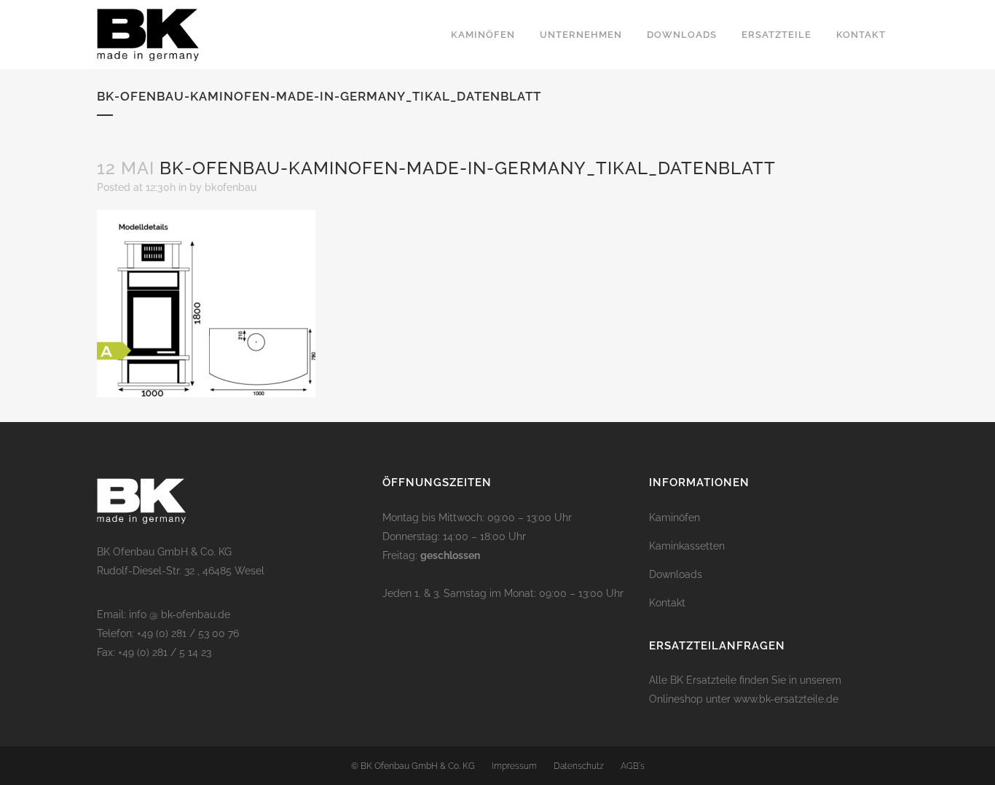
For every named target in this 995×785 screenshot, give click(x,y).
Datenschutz (579, 766)
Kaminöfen (674, 517)
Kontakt (667, 603)
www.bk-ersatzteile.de (786, 699)
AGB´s (633, 766)
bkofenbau (230, 187)
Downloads (675, 574)
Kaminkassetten (687, 546)
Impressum (514, 766)
